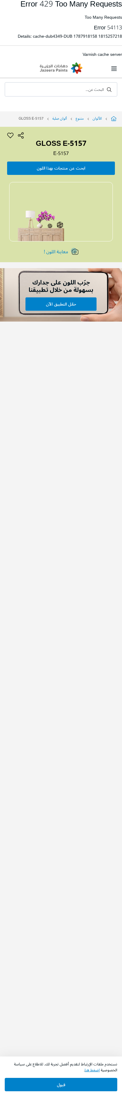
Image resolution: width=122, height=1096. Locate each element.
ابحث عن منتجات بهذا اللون (61, 168)
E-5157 (61, 153)
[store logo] (61, 69)
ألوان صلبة (59, 118)
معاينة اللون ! (56, 252)
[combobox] (61, 89)
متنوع (80, 118)
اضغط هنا (92, 1070)
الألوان (97, 118)
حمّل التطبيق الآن (61, 304)
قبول (61, 1085)
